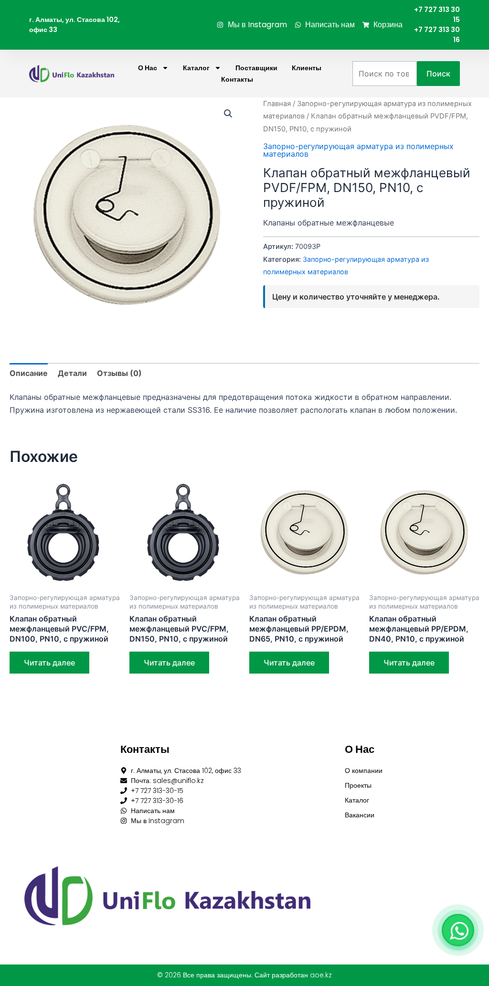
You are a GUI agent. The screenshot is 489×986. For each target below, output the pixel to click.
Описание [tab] (29, 373)
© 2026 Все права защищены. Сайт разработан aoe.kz (244, 975)
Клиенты (306, 68)
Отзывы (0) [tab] (119, 373)
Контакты (237, 79)
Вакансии (359, 815)
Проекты (358, 785)
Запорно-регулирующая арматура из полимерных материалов (358, 150)
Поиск (438, 73)
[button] (228, 113)
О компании (364, 770)
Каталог (196, 68)
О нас (147, 68)
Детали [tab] (72, 373)
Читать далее (49, 662)
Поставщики (256, 68)
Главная (277, 103)
